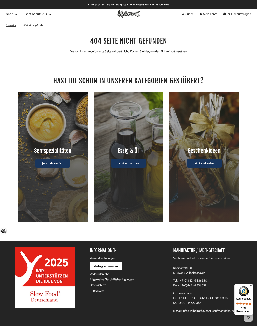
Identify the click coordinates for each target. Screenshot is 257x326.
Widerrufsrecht (99, 274)
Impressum (97, 290)
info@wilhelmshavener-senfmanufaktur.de (209, 311)
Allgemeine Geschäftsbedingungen (112, 279)
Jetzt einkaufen (52, 163)
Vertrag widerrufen (106, 266)
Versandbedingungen (103, 258)
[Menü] (250, 286)
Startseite (11, 25)
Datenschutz (98, 285)
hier (146, 51)
